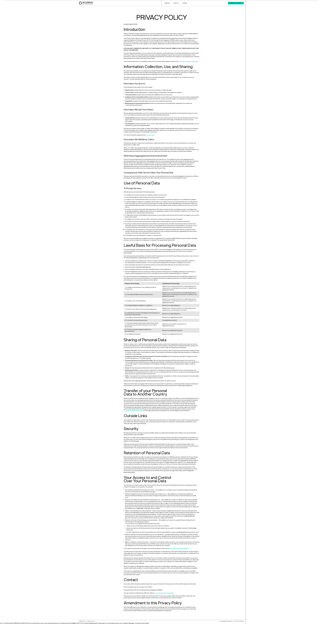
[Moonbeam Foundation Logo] (86, 3)
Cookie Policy (150, 135)
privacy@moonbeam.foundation (188, 61)
